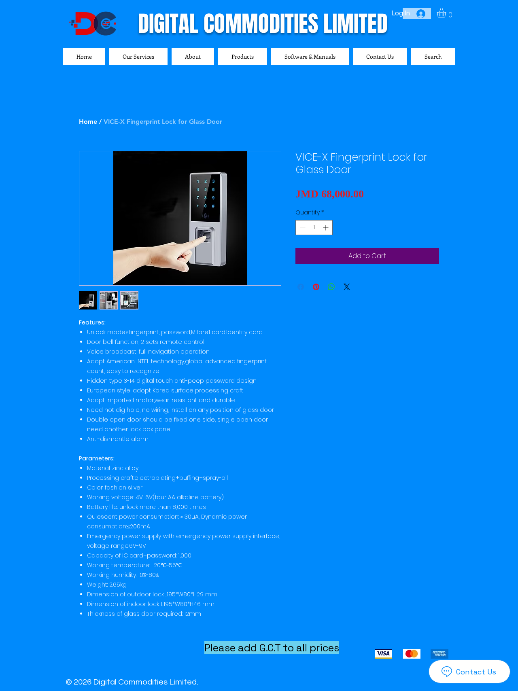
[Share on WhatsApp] (331, 287)
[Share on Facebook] (301, 287)
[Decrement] (302, 227)
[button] (447, 12)
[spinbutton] (314, 227)
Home (88, 121)
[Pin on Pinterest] (316, 287)
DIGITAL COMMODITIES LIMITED (263, 23)
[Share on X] (347, 287)
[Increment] (326, 227)
